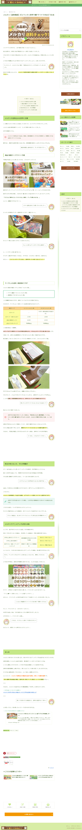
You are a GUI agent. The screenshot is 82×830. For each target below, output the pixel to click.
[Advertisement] (29, 86)
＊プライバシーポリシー (76, 826)
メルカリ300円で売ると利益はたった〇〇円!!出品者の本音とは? (20, 692)
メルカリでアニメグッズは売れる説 (28, 110)
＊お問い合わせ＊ (29, 814)
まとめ (22, 112)
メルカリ (13, 730)
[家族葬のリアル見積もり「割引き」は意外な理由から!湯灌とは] (76, 102)
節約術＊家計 (7, 730)
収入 (17, 730)
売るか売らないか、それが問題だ (28, 107)
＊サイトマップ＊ (70, 168)
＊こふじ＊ (70, 49)
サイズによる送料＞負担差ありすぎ (30, 105)
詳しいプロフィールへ (70, 110)
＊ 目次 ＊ (26, 98)
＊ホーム (68, 826)
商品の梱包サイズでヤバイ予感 (29, 103)
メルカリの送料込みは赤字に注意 (28, 101)
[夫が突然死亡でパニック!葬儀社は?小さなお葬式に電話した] (65, 102)
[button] (80, 30)
